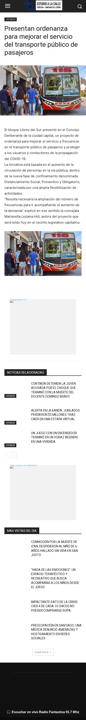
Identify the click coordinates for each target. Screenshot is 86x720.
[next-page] (14, 455)
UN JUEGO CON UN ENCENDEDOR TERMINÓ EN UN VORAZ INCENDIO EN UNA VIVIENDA (54, 437)
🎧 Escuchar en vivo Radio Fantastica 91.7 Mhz (43, 712)
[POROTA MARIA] (43, 492)
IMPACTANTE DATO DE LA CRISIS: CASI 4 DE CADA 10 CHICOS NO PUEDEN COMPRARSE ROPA (54, 606)
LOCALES (10, 19)
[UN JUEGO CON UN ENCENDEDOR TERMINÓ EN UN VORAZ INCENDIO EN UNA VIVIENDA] (16, 439)
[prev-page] (7, 455)
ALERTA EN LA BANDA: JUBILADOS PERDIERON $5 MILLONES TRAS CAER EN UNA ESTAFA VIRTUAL (55, 415)
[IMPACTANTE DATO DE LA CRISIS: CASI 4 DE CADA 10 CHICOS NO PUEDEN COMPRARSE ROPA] (16, 608)
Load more (42, 652)
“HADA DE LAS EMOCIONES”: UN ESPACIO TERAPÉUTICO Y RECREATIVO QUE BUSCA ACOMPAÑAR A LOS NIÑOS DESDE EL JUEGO (55, 578)
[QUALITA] (43, 327)
